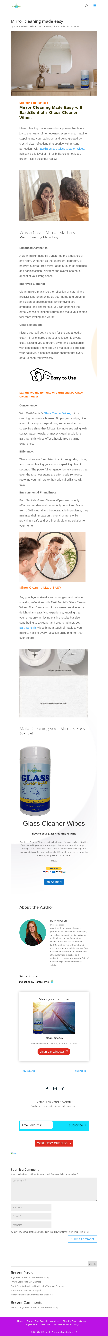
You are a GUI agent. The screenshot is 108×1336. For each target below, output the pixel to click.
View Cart (45, 1324)
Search (92, 1263)
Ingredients (31, 1324)
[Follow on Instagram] (55, 1088)
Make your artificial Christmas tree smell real (32, 1294)
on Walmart (54, 882)
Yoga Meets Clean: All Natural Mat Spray (30, 1277)
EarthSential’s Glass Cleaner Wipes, (62, 148)
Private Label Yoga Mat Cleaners (26, 1281)
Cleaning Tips (69, 1321)
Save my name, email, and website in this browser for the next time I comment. (51, 1231)
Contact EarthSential (37, 1321)
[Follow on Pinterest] (62, 1088)
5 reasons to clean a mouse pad (26, 1290)
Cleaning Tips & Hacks (54, 26)
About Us (54, 1321)
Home (20, 1321)
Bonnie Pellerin (21, 26)
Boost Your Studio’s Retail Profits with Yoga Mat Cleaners (37, 1286)
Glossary (83, 1321)
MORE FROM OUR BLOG (52, 1143)
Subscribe (76, 1125)
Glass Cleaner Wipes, (57, 413)
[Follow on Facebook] (47, 1088)
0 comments (73, 26)
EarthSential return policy (66, 1324)
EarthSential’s (28, 627)
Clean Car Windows (52, 1051)
